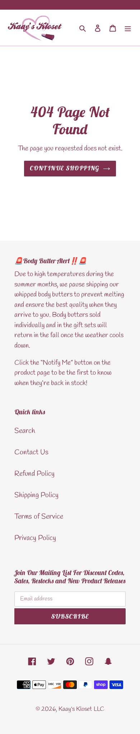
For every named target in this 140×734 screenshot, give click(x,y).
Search (24, 431)
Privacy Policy (35, 538)
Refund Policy (34, 474)
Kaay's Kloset (75, 709)
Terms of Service (38, 516)
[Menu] (127, 27)
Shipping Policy (36, 495)
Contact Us (31, 452)
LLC (99, 709)
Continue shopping (64, 168)
